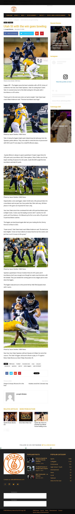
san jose (38, 364)
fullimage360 (66, 101)
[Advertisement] (49, 9)
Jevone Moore (56, 101)
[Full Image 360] (60, 126)
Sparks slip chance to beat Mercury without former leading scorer (40, 424)
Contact (31, 3)
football (18, 364)
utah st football (37, 366)
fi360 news (11, 364)
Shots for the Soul (55, 481)
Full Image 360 (55, 107)
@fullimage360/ (48, 445)
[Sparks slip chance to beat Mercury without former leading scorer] (41, 416)
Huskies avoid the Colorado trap (38, 383)
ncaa (33, 364)
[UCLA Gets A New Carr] (25, 416)
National (53, 478)
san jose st (7, 366)
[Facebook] (5, 484)
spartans (14, 366)
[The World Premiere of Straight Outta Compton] (30, 468)
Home (5, 20)
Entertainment (24, 3)
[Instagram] (9, 484)
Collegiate (10, 22)
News (17, 3)
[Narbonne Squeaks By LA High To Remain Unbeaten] (30, 459)
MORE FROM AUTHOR (27, 409)
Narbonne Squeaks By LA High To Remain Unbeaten (41, 460)
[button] (69, 15)
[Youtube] (17, 484)
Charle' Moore (56, 47)
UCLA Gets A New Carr (25, 422)
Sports (11, 3)
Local (52, 475)
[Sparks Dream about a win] (10, 416)
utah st (20, 366)
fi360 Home (6, 3)
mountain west (26, 364)
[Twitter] (13, 484)
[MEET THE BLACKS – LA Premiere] (30, 476)
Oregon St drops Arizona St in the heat (14, 384)
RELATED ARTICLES (11, 409)
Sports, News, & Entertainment (43, 3)
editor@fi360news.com (17, 479)
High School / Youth (56, 467)
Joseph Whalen (9, 29)
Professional (54, 464)
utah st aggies (27, 366)
